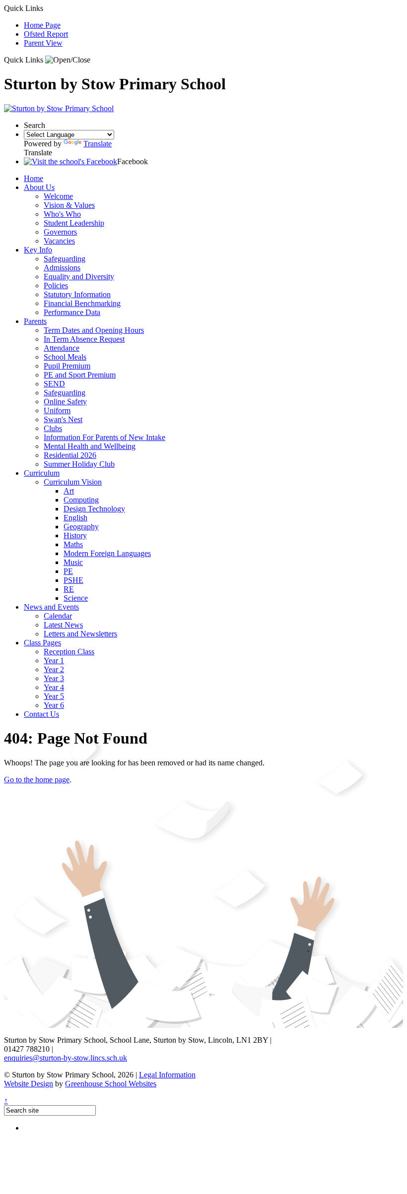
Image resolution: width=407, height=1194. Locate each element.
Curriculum (42, 473)
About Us (39, 187)
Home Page (42, 25)
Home (33, 178)
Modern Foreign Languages (107, 553)
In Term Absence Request (84, 339)
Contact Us (41, 714)
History (75, 535)
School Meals (65, 357)
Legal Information (167, 1074)
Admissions (62, 267)
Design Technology (94, 508)
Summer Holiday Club (79, 464)
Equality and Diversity (79, 276)
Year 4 (54, 687)
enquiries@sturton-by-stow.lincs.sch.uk (65, 1058)
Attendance (61, 348)
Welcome (58, 196)
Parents (35, 321)
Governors (60, 232)
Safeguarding (64, 258)
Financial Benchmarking (82, 303)
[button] (67, 60)
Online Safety (65, 401)
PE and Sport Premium (80, 375)
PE (68, 571)
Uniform (57, 410)
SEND (54, 383)
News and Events (51, 607)
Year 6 (54, 705)
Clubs (53, 428)
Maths (73, 544)
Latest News (63, 625)
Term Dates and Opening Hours (94, 330)
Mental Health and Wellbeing (90, 446)
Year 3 (54, 678)
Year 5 (54, 696)
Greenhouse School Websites (110, 1083)
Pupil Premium (67, 366)
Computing (81, 500)
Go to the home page (36, 779)
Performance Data (72, 312)
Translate (97, 143)
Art (69, 491)
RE (69, 589)
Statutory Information (77, 294)
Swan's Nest (63, 419)
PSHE (73, 580)
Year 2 (54, 669)
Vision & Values (69, 205)
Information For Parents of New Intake (104, 437)
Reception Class (69, 651)
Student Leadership (74, 223)
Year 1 (54, 660)
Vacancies (59, 241)
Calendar (58, 616)
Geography (81, 526)
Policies (56, 285)
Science (76, 598)
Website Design (28, 1083)
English (75, 517)
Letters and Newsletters (80, 633)
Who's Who (62, 214)
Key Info (38, 250)
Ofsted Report (46, 34)
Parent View (43, 43)
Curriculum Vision (73, 482)
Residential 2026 (70, 455)
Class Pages (42, 642)
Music (73, 562)
